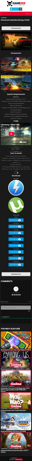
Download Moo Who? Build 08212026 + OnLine (14, 411)
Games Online (4, 367)
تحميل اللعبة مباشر (14, 220)
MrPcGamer (19, 459)
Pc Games (4, 347)
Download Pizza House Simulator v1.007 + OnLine (15, 451)
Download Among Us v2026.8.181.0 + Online (15, 369)
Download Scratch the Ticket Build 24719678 (16, 350)
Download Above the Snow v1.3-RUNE (13, 431)
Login (29, 301)
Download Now (16, 28)
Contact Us (15, 9)
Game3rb (19, 458)
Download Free (16, 274)
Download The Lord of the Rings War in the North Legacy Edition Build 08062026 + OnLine (15, 389)
